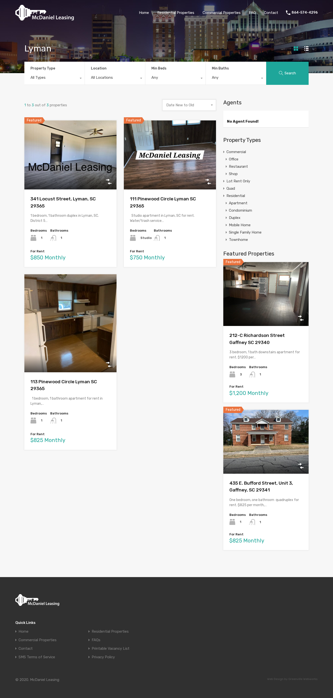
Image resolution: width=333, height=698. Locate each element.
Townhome (238, 239)
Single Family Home (245, 232)
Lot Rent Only (238, 181)
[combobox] (54, 79)
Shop (233, 174)
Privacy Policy (103, 657)
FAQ (252, 12)
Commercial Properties (222, 12)
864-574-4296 (305, 13)
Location (99, 68)
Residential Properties (175, 12)
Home (144, 12)
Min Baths (220, 68)
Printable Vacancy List (110, 648)
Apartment (238, 203)
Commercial (236, 152)
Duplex (234, 218)
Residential (235, 196)
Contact (271, 12)
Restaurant (238, 166)
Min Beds (158, 68)
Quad (230, 188)
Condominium (240, 210)
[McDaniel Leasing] (44, 18)
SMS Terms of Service (37, 657)
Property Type (42, 68)
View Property (71, 176)
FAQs (96, 640)
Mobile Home (240, 225)
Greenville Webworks (303, 679)
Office (233, 159)
